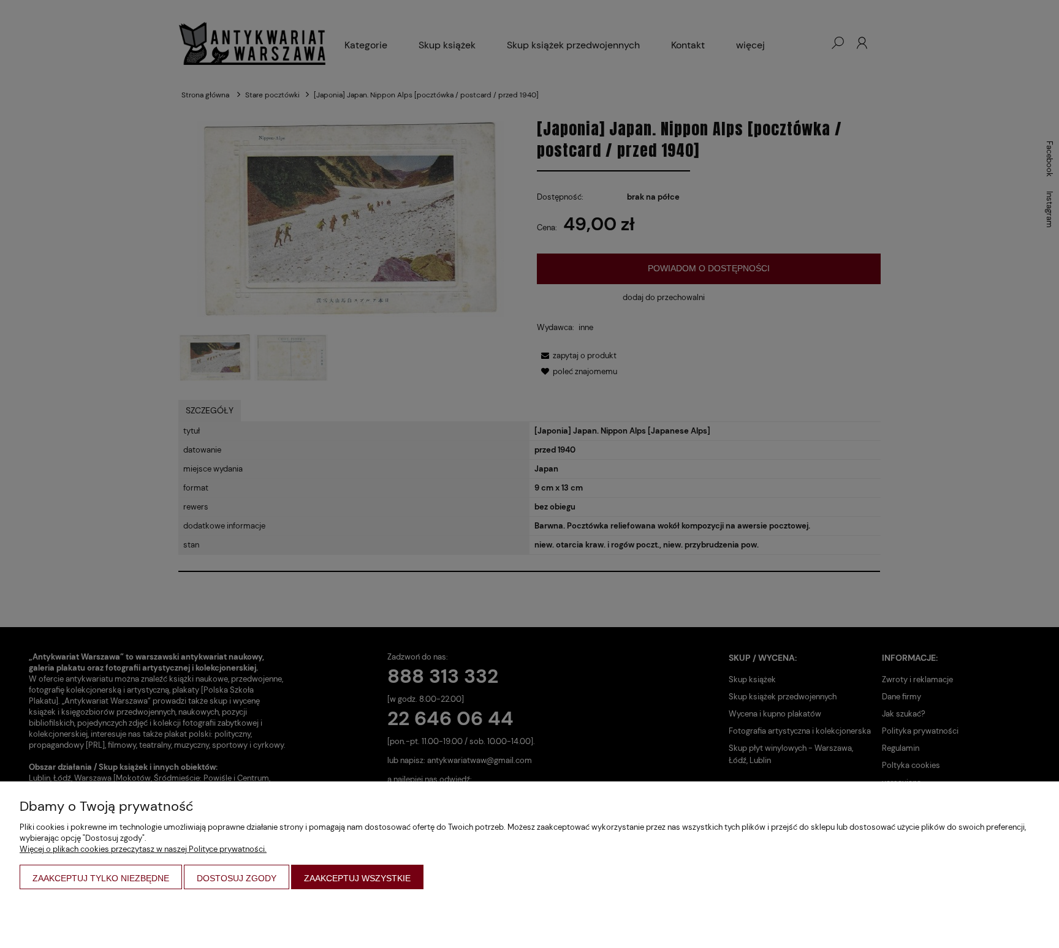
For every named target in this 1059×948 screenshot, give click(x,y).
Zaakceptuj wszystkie (357, 878)
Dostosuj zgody (236, 878)
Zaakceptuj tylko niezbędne (100, 878)
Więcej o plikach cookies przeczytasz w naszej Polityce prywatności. (143, 849)
